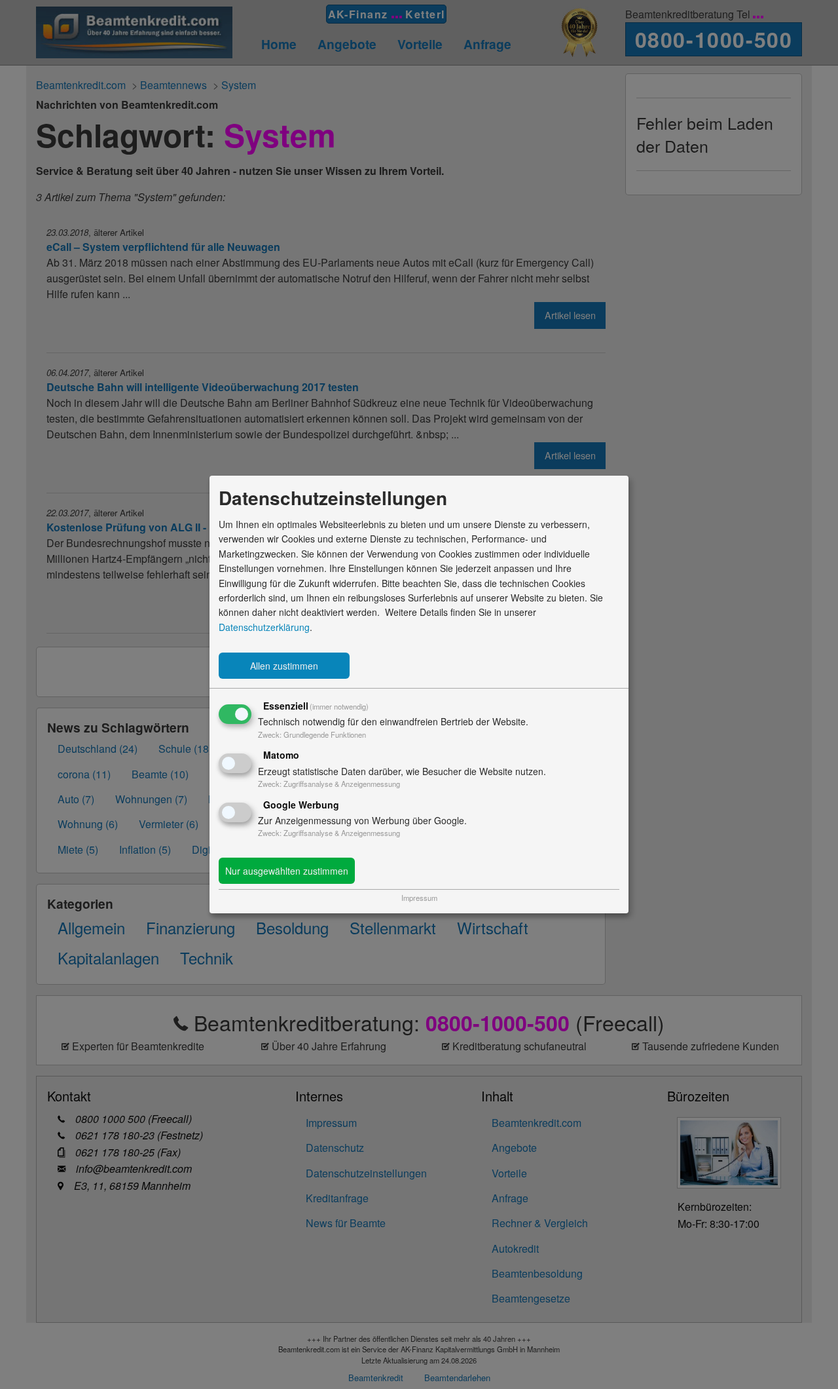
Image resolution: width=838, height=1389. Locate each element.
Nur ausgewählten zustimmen (286, 870)
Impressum (419, 897)
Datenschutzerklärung (264, 627)
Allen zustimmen (284, 665)
